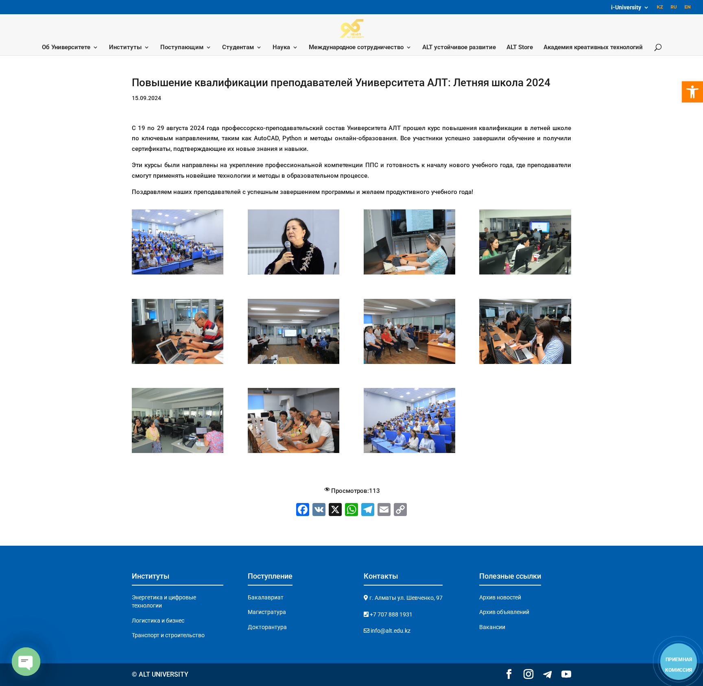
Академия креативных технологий (593, 47)
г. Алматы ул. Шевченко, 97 (405, 598)
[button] (692, 91)
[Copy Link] (400, 510)
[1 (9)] (177, 364)
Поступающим (181, 47)
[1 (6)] (293, 274)
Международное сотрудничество (356, 47)
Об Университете (66, 47)
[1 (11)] (409, 364)
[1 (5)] (177, 274)
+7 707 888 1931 (391, 614)
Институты (125, 47)
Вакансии (492, 627)
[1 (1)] (525, 364)
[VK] (319, 510)
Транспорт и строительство (168, 635)
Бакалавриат (266, 597)
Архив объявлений (504, 612)
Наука (281, 47)
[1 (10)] (293, 364)
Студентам (238, 47)
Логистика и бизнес (158, 620)
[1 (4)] (409, 453)
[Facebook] (303, 510)
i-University (626, 7)
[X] (335, 510)
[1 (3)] (293, 453)
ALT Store (520, 47)
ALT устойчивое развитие (459, 47)
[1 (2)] (177, 453)
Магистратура (267, 612)
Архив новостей (500, 597)
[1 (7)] (409, 274)
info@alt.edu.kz (389, 630)
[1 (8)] (525, 274)
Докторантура (267, 627)
